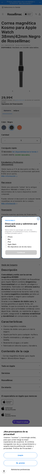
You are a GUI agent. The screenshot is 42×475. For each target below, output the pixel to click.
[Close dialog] (38, 219)
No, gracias (20, 463)
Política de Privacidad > (23, 448)
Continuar (21, 253)
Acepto (20, 455)
